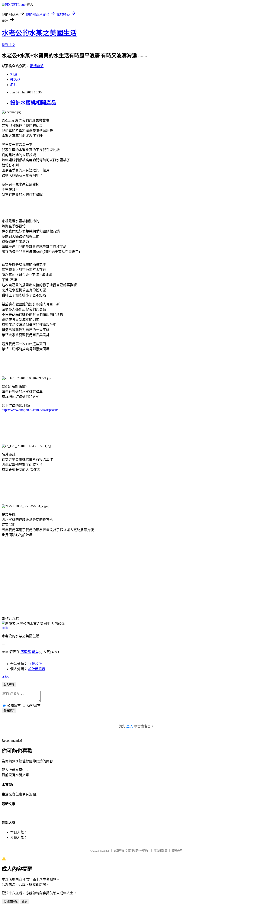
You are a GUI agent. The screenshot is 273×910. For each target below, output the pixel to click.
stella (5, 628)
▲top (5, 676)
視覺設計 (35, 664)
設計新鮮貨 (36, 669)
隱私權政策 (160, 850)
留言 (35, 652)
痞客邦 (25, 652)
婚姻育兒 (37, 66)
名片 (13, 85)
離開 (24, 901)
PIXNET (104, 850)
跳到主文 (8, 45)
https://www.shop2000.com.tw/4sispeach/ (30, 410)
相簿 (13, 74)
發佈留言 (9, 710)
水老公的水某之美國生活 (39, 33)
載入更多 (9, 684)
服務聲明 (177, 850)
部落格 (15, 79)
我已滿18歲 (10, 901)
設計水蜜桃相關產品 (33, 103)
